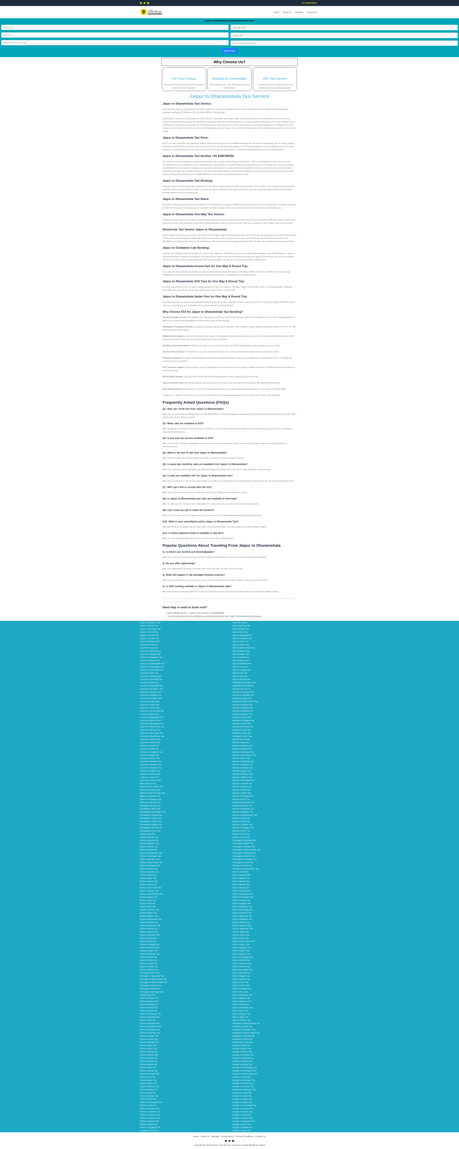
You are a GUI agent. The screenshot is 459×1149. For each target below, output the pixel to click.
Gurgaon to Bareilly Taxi (242, 1061)
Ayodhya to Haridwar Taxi (243, 695)
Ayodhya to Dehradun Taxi (243, 692)
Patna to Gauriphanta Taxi (150, 1026)
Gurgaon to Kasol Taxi (241, 1115)
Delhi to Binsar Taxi (240, 887)
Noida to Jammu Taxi (148, 881)
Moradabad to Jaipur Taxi (150, 818)
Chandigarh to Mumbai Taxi (244, 853)
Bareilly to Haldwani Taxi (242, 768)
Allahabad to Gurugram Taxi (244, 682)
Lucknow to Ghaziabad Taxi (151, 686)
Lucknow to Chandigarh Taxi (152, 667)
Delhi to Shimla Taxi (240, 1004)
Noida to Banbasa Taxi (149, 843)
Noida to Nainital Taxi (149, 928)
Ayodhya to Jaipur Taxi (241, 698)
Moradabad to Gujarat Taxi (151, 815)
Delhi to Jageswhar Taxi (242, 928)
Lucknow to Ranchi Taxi (150, 758)
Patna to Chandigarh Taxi (150, 1014)
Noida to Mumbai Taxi (149, 922)
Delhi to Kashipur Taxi (241, 947)
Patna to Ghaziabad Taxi (150, 1029)
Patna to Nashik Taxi (148, 1064)
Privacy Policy (227, 1136)
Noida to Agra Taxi (147, 834)
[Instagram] (148, 3)
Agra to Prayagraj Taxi (241, 670)
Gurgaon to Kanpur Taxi (242, 1112)
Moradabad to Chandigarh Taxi (153, 812)
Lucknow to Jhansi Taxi (149, 708)
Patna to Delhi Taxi (148, 1020)
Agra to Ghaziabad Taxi (242, 635)
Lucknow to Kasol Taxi (149, 714)
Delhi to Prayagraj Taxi (241, 988)
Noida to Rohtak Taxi (148, 957)
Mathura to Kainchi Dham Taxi (152, 793)
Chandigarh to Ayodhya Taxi (244, 840)
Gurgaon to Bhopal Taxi (242, 1064)
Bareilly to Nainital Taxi (242, 786)
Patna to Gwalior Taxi (149, 1039)
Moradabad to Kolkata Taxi (151, 824)
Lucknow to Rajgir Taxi (149, 755)
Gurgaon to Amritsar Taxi (243, 1055)
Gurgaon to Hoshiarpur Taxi (244, 1089)
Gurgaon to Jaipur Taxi (242, 1096)
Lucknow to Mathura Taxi (150, 720)
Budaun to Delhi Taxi (241, 837)
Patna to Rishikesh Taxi (149, 1086)
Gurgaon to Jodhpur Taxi (242, 1108)
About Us (287, 12)
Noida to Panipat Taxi (149, 932)
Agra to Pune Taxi (239, 673)
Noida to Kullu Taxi (148, 906)
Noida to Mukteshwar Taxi (151, 919)
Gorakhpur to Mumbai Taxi (243, 1036)
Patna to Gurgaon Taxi (149, 1036)
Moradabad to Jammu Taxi (151, 821)
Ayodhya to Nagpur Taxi (242, 714)
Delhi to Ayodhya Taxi (241, 875)
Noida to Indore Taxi (148, 875)
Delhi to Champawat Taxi (242, 894)
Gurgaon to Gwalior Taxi (242, 1083)
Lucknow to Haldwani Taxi (151, 695)
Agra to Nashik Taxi (240, 660)
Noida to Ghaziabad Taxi (150, 865)
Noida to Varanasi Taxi (149, 970)
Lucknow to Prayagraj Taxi (151, 752)
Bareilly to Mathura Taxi (242, 777)
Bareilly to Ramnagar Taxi (243, 802)
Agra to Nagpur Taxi (240, 654)
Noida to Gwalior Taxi (149, 869)
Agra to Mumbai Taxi (241, 651)
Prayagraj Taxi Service (149, 1130)
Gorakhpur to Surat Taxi (242, 1042)
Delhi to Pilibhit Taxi (240, 985)
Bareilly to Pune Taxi (241, 799)
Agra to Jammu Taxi (240, 645)
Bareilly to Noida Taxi (241, 790)
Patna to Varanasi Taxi (149, 1096)
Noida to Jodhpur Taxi (149, 891)
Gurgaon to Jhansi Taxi (242, 1102)
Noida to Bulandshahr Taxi (151, 853)
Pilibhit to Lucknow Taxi (150, 1115)
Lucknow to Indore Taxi (149, 701)
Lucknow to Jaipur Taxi (149, 705)
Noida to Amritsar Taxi (149, 837)
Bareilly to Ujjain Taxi (241, 821)
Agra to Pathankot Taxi (241, 663)
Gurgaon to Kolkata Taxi (242, 1127)
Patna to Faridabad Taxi (150, 1023)
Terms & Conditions (244, 1136)
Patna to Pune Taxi (148, 1077)
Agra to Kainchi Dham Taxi (243, 648)
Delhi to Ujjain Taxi (240, 1017)
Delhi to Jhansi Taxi (240, 938)
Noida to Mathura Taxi (149, 916)
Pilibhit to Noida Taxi (148, 1124)
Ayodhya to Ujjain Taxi (241, 733)
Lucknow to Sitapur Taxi (150, 771)
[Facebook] (141, 3)
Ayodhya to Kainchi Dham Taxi (245, 701)
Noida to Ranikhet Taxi (149, 947)
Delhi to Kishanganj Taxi (242, 957)
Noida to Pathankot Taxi (150, 935)
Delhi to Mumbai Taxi (241, 973)
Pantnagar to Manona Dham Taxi (153, 982)
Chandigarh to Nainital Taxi (243, 856)
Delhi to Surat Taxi (240, 1011)
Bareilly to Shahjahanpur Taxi (244, 815)
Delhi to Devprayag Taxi (242, 910)
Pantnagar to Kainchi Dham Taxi (153, 979)
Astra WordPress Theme (254, 1145)
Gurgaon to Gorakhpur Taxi (243, 1080)
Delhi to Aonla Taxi (240, 872)
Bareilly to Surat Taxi (241, 818)
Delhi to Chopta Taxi (241, 900)
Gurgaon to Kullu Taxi (241, 1130)
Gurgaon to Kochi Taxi (241, 1124)
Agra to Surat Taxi (240, 676)
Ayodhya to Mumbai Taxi (242, 711)
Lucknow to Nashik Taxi (150, 742)
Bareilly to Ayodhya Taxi (242, 745)
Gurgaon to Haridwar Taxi (243, 1086)
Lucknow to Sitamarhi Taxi (151, 768)
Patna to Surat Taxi (148, 1093)
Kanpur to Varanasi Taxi (150, 641)
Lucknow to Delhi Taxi (149, 673)
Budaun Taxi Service (241, 834)
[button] (309, 3)
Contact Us (312, 12)
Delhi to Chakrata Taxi (241, 891)
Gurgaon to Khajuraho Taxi (243, 1121)
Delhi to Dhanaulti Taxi (241, 913)
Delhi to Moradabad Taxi (242, 970)
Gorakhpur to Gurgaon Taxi (243, 1029)
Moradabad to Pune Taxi (150, 831)
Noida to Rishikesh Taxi (150, 954)
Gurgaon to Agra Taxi (241, 1045)
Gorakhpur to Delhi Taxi (242, 1026)
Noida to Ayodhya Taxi (149, 840)
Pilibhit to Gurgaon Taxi (150, 1108)
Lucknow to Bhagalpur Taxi (151, 657)
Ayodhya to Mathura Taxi (242, 708)
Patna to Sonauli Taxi (149, 1089)
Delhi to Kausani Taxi (241, 954)
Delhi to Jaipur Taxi (240, 932)
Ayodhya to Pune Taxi (241, 723)
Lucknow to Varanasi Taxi (150, 780)
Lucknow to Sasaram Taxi (150, 764)
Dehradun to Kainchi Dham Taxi (245, 869)
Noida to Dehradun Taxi (150, 859)
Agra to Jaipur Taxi (240, 641)
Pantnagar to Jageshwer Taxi (152, 976)
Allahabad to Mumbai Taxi (243, 686)
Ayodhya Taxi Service (241, 689)
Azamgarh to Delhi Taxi (242, 736)
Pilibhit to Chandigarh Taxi (151, 1102)
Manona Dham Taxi (148, 783)
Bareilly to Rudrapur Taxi (242, 812)
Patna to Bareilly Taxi (149, 1007)
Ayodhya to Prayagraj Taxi (243, 720)
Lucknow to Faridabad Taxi (151, 679)
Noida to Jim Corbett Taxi (150, 887)
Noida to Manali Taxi (148, 913)
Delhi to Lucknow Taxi (241, 963)
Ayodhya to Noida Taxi (241, 717)
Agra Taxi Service (239, 622)
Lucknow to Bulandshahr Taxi (152, 663)
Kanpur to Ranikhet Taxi (150, 622)
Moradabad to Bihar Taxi (150, 809)
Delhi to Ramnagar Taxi (242, 995)
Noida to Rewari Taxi (148, 951)
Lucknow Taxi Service (149, 645)
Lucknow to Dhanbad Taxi (150, 676)
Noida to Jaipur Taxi (148, 878)
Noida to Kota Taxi (147, 903)
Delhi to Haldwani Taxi (241, 925)
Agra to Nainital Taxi (240, 657)
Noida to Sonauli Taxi (149, 963)
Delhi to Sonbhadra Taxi (242, 1007)
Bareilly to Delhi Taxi (241, 758)
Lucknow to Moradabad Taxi (151, 723)
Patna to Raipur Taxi (148, 1080)
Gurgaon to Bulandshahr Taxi (244, 1067)
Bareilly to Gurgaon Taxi (242, 764)
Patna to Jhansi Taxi (148, 1045)
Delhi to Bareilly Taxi (241, 881)
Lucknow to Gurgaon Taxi (150, 692)
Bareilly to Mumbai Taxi (242, 783)
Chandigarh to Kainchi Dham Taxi (246, 850)
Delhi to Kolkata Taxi (241, 960)
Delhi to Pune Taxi (240, 992)
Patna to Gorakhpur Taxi (150, 1033)
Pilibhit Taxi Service (148, 1099)
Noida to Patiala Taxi (148, 938)
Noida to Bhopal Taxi (148, 850)
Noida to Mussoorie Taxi (150, 925)
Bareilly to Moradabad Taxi (243, 780)
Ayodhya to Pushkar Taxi (242, 726)
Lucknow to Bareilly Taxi (150, 654)
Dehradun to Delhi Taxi (242, 865)
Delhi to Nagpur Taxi (241, 976)
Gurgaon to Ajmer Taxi (241, 1048)
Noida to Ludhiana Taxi (149, 910)
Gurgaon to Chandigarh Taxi (244, 1071)
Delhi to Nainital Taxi (241, 979)
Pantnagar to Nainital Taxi (150, 985)
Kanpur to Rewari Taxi (149, 626)
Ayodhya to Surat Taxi (241, 730)
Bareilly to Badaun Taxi (242, 749)
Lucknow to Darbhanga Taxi (151, 670)
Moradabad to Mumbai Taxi (151, 827)
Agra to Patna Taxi (240, 667)
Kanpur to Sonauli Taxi (149, 635)
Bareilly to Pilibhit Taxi (241, 793)
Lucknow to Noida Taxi (149, 745)
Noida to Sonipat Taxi (149, 966)
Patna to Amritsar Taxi (149, 998)
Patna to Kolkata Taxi (148, 1052)
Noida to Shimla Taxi (148, 960)
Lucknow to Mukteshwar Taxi (152, 726)
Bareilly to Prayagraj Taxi (242, 796)
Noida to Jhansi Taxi (148, 884)
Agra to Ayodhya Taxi (241, 626)
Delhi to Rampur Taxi (241, 998)
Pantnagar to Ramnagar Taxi (152, 992)
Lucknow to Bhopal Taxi (150, 660)
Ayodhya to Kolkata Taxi (242, 705)
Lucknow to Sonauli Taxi (150, 774)
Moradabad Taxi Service (150, 805)
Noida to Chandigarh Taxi (150, 856)
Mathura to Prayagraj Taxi (150, 799)
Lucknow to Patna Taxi (149, 749)
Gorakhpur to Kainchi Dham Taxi (246, 1033)
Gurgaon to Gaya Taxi (241, 1077)
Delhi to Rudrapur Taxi (241, 1001)
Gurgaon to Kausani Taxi (242, 1118)
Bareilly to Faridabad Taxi (243, 761)
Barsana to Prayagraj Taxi (243, 827)
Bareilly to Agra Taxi (240, 742)
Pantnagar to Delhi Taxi (149, 973)
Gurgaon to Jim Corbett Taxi (244, 1105)
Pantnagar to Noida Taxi (150, 988)
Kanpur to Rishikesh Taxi (150, 629)
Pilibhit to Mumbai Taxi (149, 1121)
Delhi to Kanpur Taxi (241, 944)
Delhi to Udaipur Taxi (241, 1014)
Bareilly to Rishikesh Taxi (243, 809)
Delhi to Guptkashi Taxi (242, 919)
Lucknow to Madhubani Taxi (151, 717)
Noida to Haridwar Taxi (149, 872)
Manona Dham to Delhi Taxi (151, 786)
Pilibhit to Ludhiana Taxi (150, 1118)
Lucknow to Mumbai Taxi (150, 730)
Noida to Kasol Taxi (148, 900)
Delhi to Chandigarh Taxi (242, 897)
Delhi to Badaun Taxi (241, 878)
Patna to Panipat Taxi (149, 1071)
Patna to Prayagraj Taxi (149, 1074)
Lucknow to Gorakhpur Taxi (151, 689)
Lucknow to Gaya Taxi (149, 682)
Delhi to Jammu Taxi (241, 935)
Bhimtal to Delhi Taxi (241, 831)
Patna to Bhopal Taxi (148, 1011)
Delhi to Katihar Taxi (240, 951)
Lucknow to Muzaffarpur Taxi (152, 736)
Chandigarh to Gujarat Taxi (243, 846)
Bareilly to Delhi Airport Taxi (244, 755)
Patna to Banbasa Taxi (149, 1004)
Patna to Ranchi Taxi (148, 1083)
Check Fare (229, 51)
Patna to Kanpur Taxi (148, 1048)
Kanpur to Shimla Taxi (149, 632)
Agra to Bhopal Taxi (240, 629)
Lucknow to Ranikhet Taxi (150, 761)
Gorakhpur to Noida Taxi (242, 1039)
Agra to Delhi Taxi (239, 632)
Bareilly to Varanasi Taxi (242, 824)
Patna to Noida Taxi (148, 1067)
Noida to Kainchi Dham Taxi (151, 894)
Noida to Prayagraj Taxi (149, 944)
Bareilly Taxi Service (241, 739)
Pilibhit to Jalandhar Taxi (150, 1112)
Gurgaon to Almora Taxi (242, 1052)
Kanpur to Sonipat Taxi (149, 638)
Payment (299, 12)
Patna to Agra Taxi (147, 995)
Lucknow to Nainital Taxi (150, 739)
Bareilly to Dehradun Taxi (243, 752)
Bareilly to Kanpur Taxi (241, 771)
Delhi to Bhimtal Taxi (241, 884)
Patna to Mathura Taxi (149, 1055)
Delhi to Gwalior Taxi (241, 922)
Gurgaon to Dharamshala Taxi (244, 1074)
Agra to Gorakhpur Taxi (242, 638)
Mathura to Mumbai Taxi (150, 796)
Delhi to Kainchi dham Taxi (243, 941)
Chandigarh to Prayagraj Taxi (244, 859)
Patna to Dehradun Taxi (150, 1017)
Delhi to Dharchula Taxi (242, 916)
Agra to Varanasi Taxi (241, 679)
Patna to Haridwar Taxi (149, 1042)
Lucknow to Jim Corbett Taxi (152, 711)
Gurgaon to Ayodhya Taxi (243, 1058)
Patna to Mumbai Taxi (149, 1058)
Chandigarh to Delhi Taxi (242, 843)
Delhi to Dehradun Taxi (242, 906)
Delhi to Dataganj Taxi (241, 903)
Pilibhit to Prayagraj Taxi (150, 1127)
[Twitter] (144, 3)
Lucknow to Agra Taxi (149, 648)
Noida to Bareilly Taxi (149, 846)
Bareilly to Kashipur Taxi (242, 774)
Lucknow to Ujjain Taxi (149, 777)
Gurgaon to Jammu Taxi (242, 1099)
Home (276, 12)
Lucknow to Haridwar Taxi (151, 698)
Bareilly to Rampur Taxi (242, 805)
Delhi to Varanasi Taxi (241, 1020)
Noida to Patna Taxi (148, 941)
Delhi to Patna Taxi (240, 982)
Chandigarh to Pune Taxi (242, 862)
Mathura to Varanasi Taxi (150, 802)
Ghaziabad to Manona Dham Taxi (246, 1023)
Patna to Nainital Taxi (149, 1061)
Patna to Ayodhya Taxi (149, 1001)
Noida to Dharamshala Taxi (151, 862)
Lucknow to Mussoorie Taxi (151, 733)
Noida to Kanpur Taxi (148, 897)
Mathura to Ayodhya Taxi (150, 790)
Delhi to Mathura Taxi (241, 966)
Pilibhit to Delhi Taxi (148, 1105)
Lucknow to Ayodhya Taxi (150, 651)
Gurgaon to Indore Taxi (242, 1093)
